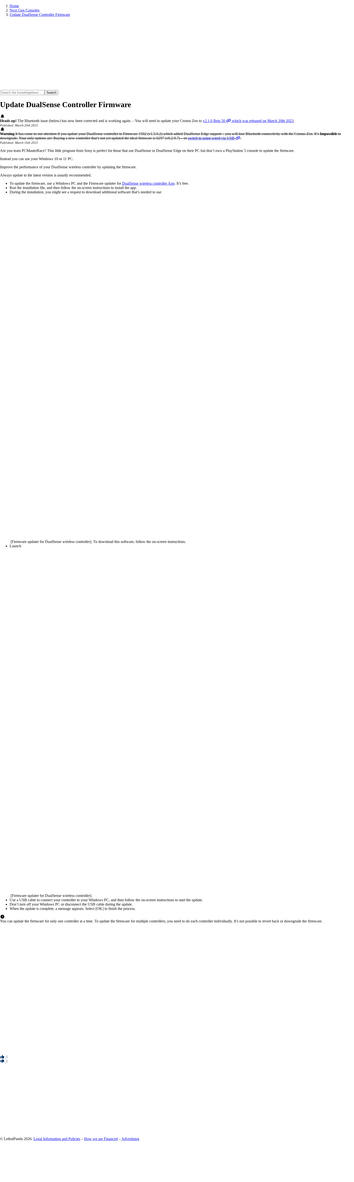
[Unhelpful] (3, 1061)
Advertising (130, 1139)
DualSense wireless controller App (148, 183)
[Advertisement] (144, 54)
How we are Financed (101, 1139)
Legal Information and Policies (56, 1139)
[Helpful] (3, 1057)
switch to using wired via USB (212, 138)
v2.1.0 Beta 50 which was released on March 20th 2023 (248, 121)
